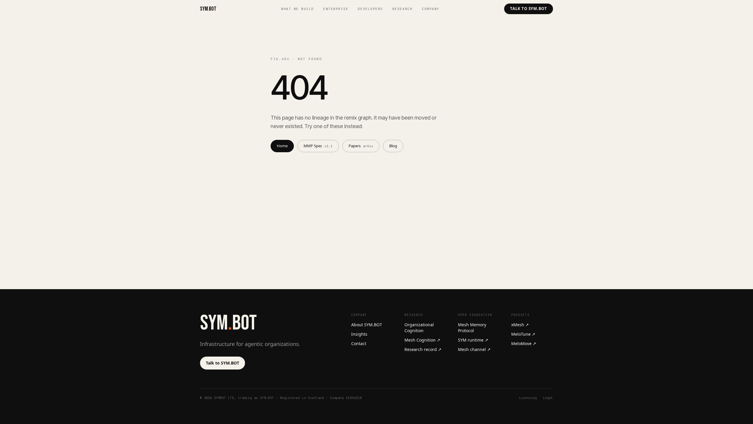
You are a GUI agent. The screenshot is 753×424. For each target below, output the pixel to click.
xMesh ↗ (520, 324)
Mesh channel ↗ (474, 349)
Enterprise (335, 9)
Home (282, 145)
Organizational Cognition (419, 327)
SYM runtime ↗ (473, 340)
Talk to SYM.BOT (528, 8)
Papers (361, 145)
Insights (359, 334)
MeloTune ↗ (523, 334)
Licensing (528, 398)
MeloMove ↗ (523, 343)
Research (402, 9)
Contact (358, 343)
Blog (393, 145)
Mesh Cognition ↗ (422, 340)
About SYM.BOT (366, 324)
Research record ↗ (423, 349)
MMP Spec (318, 145)
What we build (297, 9)
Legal (548, 398)
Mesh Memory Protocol (472, 327)
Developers (370, 9)
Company (430, 9)
